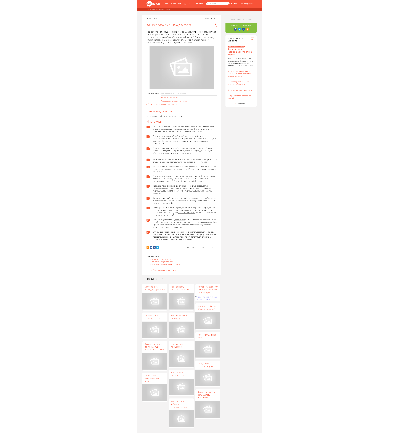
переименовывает (187, 212)
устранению (179, 219)
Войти (234, 3)
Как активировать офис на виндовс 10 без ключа (238, 83)
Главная (149, 9)
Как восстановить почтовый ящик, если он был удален (154, 347)
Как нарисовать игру (169, 97)
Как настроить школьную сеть (178, 374)
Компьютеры (198, 4)
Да (203, 247)
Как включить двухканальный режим (152, 378)
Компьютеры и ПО (158, 9)
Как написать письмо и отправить (181, 288)
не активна (164, 162)
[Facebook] (235, 29)
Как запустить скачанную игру (152, 317)
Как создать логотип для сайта (240, 90)
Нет (213, 247)
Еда (166, 4)
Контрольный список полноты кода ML (240, 97)
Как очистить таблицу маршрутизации (179, 404)
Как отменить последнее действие (155, 288)
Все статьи (241, 104)
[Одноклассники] (247, 29)
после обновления (161, 239)
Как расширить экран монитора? (174, 101)
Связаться (249, 19)
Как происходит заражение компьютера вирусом (240, 52)
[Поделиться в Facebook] (154, 247)
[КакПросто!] (154, 4)
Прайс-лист (241, 19)
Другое (168, 9)
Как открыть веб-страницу (179, 317)
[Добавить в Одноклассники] (148, 247)
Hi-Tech (173, 4)
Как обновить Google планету (160, 262)
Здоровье (187, 4)
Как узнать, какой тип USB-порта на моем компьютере (208, 289)
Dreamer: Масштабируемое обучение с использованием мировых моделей (239, 73)
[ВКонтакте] (243, 29)
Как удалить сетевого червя (205, 365)
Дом (180, 4)
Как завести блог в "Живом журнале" (207, 307)
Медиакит (233, 19)
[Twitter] (239, 29)
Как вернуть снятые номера (160, 259)
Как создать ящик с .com (207, 336)
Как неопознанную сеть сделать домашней (207, 395)
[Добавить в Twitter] (157, 247)
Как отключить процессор (178, 345)
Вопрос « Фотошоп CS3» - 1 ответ (164, 104)
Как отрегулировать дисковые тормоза (164, 264)
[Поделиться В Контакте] (151, 247)
